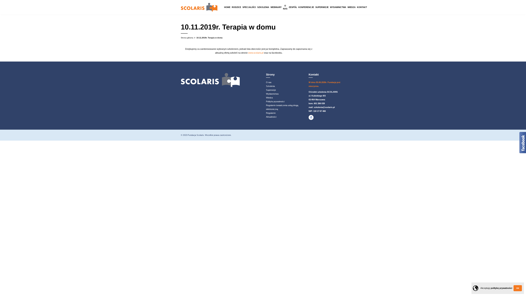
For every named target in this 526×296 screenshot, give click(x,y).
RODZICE (236, 7)
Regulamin (271, 113)
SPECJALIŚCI (249, 7)
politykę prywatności (501, 288)
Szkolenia (263, 7)
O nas (285, 7)
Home (227, 7)
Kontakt (362, 7)
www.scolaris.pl (255, 53)
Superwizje (322, 7)
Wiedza (352, 7)
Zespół (293, 7)
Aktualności (271, 117)
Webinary (276, 7)
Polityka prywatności (275, 101)
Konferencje (306, 7)
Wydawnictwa (338, 7)
